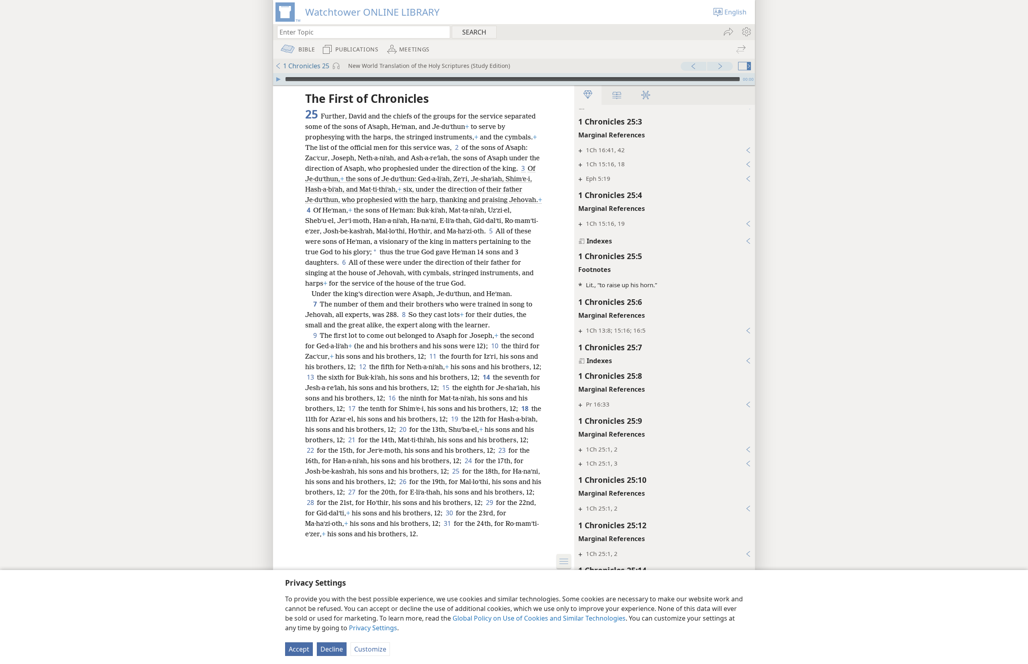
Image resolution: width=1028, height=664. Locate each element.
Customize (370, 649)
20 (403, 429)
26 (403, 481)
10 (495, 345)
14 (487, 377)
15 (446, 387)
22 (311, 450)
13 (311, 377)
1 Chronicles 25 (306, 65)
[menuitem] (746, 31)
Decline (331, 649)
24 (469, 460)
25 (456, 471)
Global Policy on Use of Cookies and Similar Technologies (539, 618)
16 (392, 398)
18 (525, 408)
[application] (514, 79)
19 (455, 419)
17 (352, 408)
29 (490, 502)
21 (352, 439)
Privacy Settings (373, 627)
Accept (299, 649)
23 (502, 450)
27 (352, 492)
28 (311, 502)
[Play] (278, 79)
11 (433, 356)
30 (450, 513)
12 (363, 366)
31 (448, 523)
